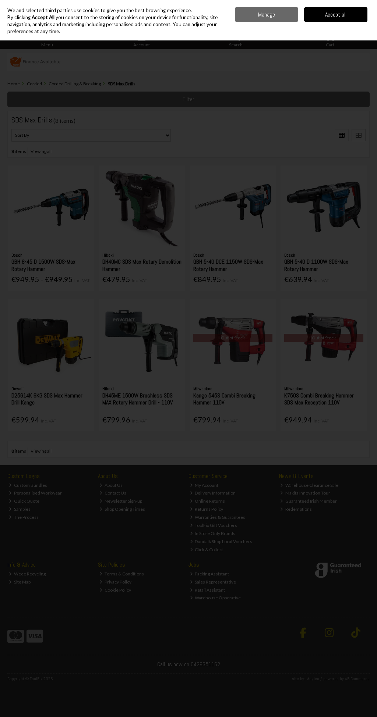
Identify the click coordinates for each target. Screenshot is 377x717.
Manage (266, 14)
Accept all (335, 14)
